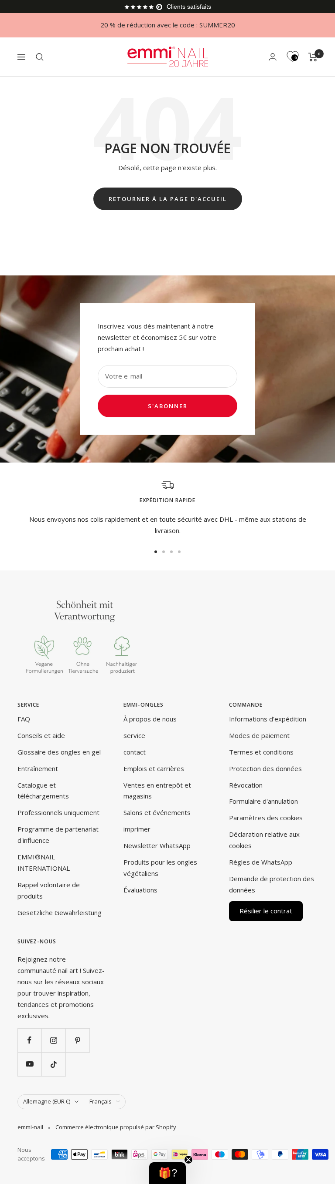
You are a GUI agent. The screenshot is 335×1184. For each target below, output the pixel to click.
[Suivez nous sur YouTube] (29, 1064)
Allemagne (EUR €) (46, 1101)
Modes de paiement (259, 735)
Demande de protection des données (271, 884)
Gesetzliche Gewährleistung (59, 912)
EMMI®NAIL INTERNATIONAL (43, 862)
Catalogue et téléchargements (43, 791)
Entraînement (37, 768)
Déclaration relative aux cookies (264, 840)
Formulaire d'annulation (263, 801)
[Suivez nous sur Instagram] (53, 1040)
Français (100, 1101)
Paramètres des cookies (266, 817)
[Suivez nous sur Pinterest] (77, 1040)
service (134, 735)
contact (134, 752)
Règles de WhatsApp (260, 862)
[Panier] (313, 57)
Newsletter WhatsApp (157, 845)
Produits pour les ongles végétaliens (160, 868)
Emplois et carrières (153, 768)
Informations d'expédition (267, 718)
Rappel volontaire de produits (48, 890)
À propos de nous (150, 718)
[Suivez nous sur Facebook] (29, 1040)
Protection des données (265, 768)
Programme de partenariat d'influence (58, 835)
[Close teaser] (188, 1159)
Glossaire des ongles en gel (59, 752)
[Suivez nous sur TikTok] (53, 1064)
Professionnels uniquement (58, 812)
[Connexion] (273, 56)
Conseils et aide (41, 735)
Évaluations (140, 889)
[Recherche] (40, 57)
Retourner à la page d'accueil (168, 199)
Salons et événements (157, 812)
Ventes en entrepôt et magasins (157, 791)
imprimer (136, 829)
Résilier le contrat (265, 910)
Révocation (246, 785)
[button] (167, 1173)
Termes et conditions (261, 752)
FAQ (23, 718)
